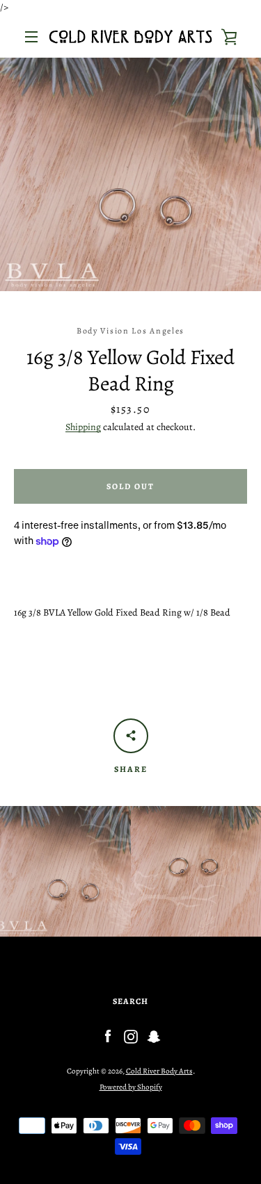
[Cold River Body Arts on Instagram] (131, 1035)
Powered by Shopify (131, 1087)
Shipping (83, 427)
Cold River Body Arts (159, 1071)
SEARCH (130, 1001)
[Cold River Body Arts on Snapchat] (154, 1035)
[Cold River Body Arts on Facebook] (108, 1035)
